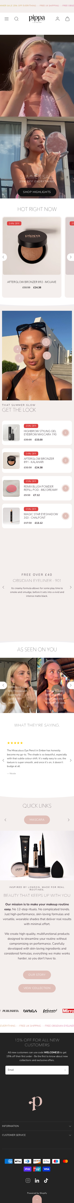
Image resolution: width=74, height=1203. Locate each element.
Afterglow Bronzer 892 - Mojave (31, 282)
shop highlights (37, 192)
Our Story (36, 975)
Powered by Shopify (37, 1193)
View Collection (37, 988)
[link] (57, 19)
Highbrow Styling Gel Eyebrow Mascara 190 (40, 432)
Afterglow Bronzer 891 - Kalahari (39, 460)
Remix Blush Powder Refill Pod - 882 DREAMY (41, 488)
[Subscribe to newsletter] (65, 1070)
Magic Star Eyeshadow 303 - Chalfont (41, 515)
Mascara (37, 820)
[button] (7, 19)
